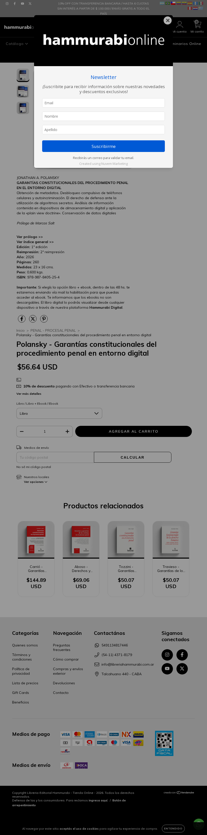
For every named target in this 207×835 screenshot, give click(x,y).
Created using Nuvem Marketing (103, 163)
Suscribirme (104, 146)
